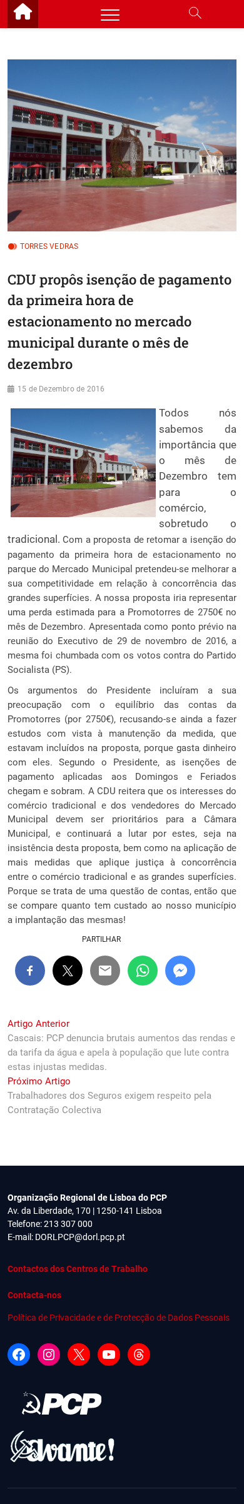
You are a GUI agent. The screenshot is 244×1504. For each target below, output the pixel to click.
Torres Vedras (49, 246)
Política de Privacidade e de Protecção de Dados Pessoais (119, 1318)
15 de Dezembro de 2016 (61, 389)
